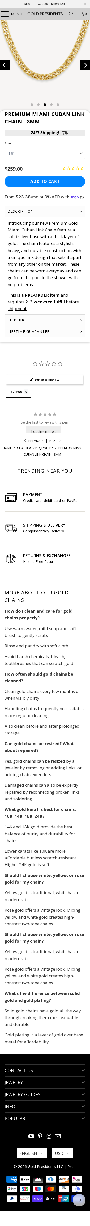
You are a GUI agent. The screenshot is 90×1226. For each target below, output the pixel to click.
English (29, 1153)
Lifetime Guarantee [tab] (29, 331)
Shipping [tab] (17, 320)
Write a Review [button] (47, 379)
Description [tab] (21, 211)
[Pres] (45, 14)
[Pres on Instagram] (49, 1136)
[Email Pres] (58, 1136)
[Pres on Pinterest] (40, 1136)
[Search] (71, 14)
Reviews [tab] (15, 391)
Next (54, 440)
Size (8, 143)
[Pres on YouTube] (31, 1136)
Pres (72, 1166)
